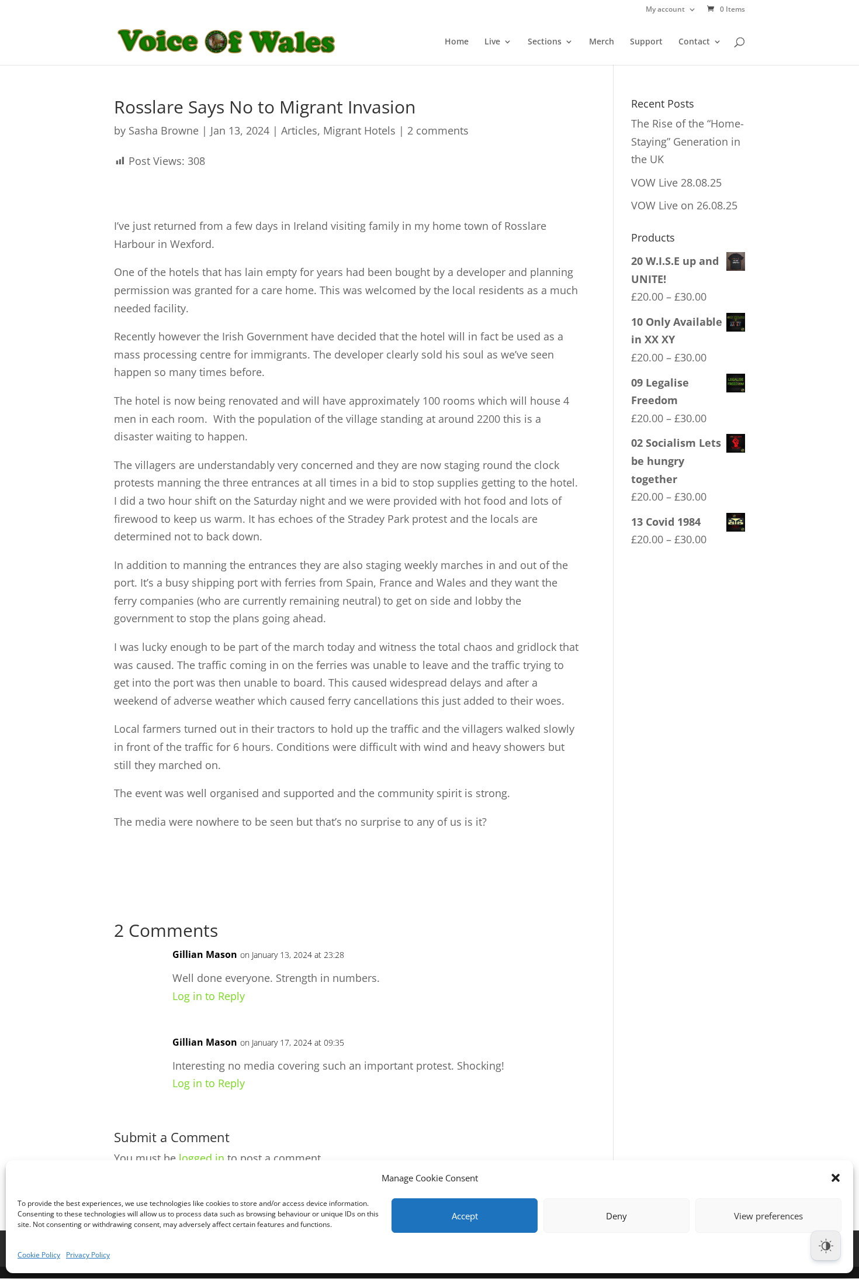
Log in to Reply (208, 996)
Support (646, 42)
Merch (601, 42)
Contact (694, 42)
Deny (616, 1216)
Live (492, 42)
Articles (299, 130)
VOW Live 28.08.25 (676, 182)
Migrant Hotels (359, 130)
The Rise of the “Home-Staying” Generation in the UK (687, 141)
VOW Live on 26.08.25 (684, 205)
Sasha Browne (164, 130)
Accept (465, 1216)
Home (457, 42)
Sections (545, 42)
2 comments (438, 130)
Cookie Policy (39, 1255)
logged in (201, 1158)
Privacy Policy (88, 1255)
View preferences (768, 1216)
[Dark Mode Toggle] (825, 1245)
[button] (835, 1178)
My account (665, 10)
